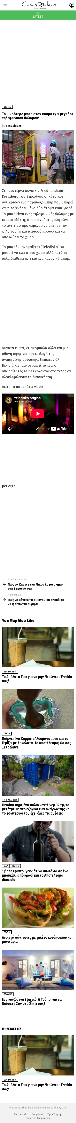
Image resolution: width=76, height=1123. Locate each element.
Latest (38, 16)
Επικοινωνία (20, 1114)
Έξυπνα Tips (10, 671)
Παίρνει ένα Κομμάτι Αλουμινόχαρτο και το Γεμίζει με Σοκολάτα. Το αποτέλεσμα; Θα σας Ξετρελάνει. (36, 742)
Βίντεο (15, 866)
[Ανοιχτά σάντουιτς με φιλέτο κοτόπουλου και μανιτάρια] (38, 908)
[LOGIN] (71, 5)
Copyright (37, 1114)
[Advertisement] (38, 59)
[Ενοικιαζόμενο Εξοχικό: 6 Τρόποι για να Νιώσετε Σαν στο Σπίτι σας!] (38, 970)
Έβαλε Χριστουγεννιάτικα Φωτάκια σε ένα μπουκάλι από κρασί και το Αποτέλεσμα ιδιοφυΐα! (35, 875)
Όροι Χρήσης (54, 1114)
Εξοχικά (8, 994)
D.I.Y (6, 866)
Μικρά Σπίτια (10, 800)
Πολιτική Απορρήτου (38, 1118)
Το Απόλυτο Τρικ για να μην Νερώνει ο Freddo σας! (37, 679)
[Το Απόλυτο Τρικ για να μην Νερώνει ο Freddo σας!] (38, 647)
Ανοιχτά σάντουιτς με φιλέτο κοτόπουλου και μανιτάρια (37, 939)
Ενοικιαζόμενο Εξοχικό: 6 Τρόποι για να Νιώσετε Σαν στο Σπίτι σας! (32, 1001)
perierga (8, 486)
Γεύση (7, 733)
